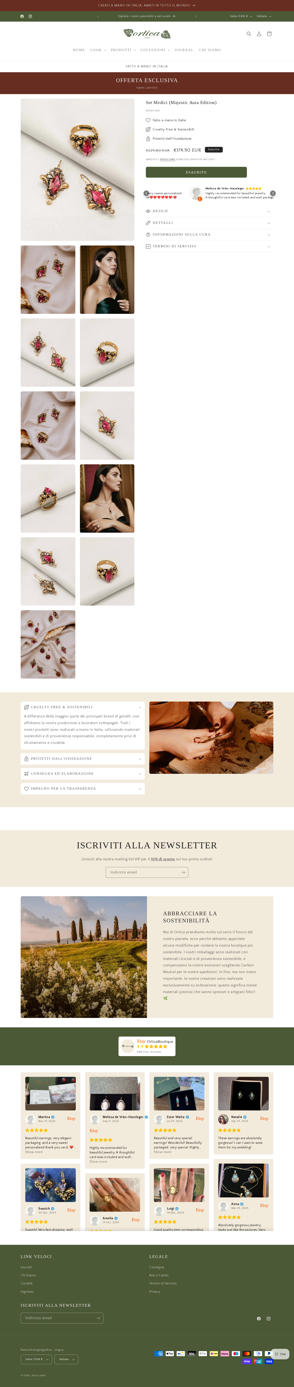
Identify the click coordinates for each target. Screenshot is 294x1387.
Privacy (154, 1292)
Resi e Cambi (158, 1275)
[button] (98, 50)
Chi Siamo (28, 1275)
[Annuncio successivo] (196, 16)
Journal (26, 1267)
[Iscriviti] (183, 872)
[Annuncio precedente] (98, 16)
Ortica (35, 1375)
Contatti (27, 1283)
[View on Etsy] (155, 194)
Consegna (156, 1267)
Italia (43, 1375)
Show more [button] (34, 1152)
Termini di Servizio (163, 1283)
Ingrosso (27, 1292)
